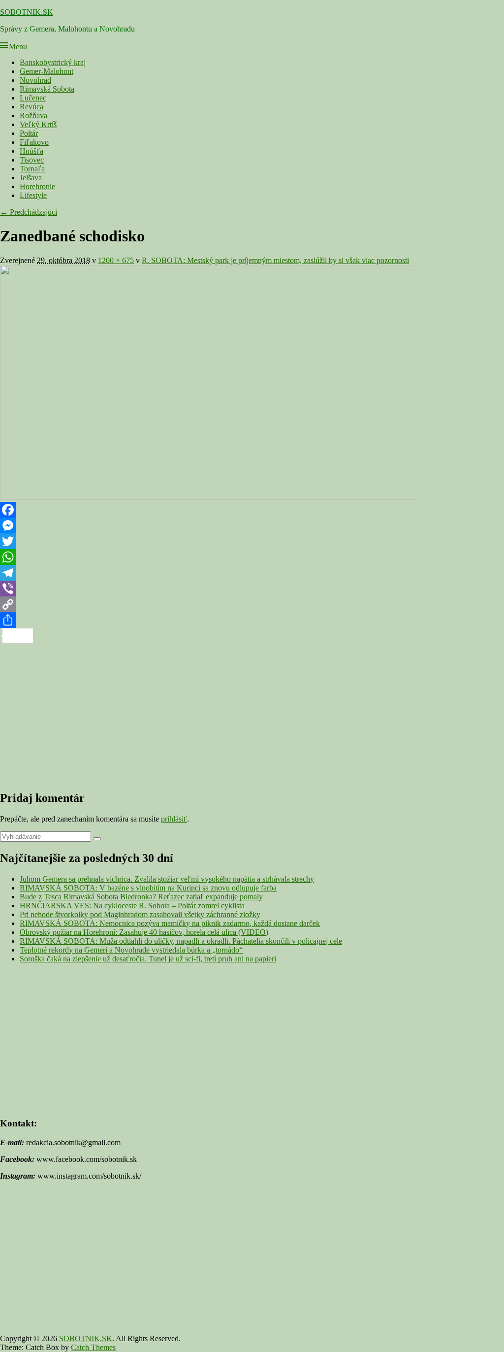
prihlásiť (174, 819)
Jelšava (31, 177)
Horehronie (37, 186)
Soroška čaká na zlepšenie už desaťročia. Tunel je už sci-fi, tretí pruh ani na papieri (148, 959)
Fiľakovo (34, 142)
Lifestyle (33, 195)
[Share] (252, 620)
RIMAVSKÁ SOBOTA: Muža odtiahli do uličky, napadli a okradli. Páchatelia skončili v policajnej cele (181, 941)
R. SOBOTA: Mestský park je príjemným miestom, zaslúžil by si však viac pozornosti (275, 260)
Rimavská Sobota (47, 89)
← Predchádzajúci (28, 212)
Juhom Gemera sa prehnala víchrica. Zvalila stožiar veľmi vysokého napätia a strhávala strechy (167, 879)
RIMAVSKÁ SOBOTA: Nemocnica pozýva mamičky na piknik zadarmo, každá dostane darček (170, 923)
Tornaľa (32, 169)
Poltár (29, 133)
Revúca (31, 106)
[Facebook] (252, 510)
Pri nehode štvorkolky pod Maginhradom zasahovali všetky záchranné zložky (140, 914)
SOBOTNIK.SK (26, 12)
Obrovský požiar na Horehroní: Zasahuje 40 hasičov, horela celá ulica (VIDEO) (144, 932)
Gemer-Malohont (46, 71)
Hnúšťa (31, 151)
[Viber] (252, 588)
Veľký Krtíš (38, 124)
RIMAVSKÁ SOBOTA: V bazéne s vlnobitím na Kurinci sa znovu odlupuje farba (148, 888)
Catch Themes (93, 1347)
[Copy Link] (252, 604)
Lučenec (33, 98)
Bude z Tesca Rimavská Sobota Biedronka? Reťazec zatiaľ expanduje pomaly (141, 896)
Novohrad (35, 80)
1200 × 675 (116, 260)
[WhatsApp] (252, 557)
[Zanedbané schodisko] (208, 497)
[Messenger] (252, 525)
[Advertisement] (252, 713)
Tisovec (32, 160)
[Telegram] (252, 573)
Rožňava (33, 115)
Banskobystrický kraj (53, 62)
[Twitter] (252, 541)
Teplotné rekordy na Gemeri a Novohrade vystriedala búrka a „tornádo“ (131, 950)
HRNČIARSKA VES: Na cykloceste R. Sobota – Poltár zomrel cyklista (132, 905)
